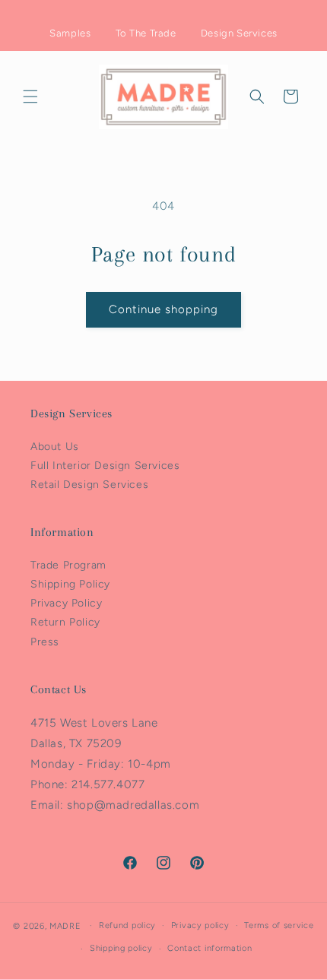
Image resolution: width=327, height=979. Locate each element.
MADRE (65, 925)
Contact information (209, 948)
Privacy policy (200, 925)
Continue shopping (163, 309)
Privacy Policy (66, 603)
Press (44, 641)
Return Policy (65, 622)
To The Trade (146, 33)
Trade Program (68, 565)
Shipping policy (121, 948)
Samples (69, 33)
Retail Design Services (89, 484)
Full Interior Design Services (104, 465)
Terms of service (278, 925)
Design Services (239, 33)
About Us (54, 446)
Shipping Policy (70, 584)
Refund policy (127, 925)
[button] (30, 96)
